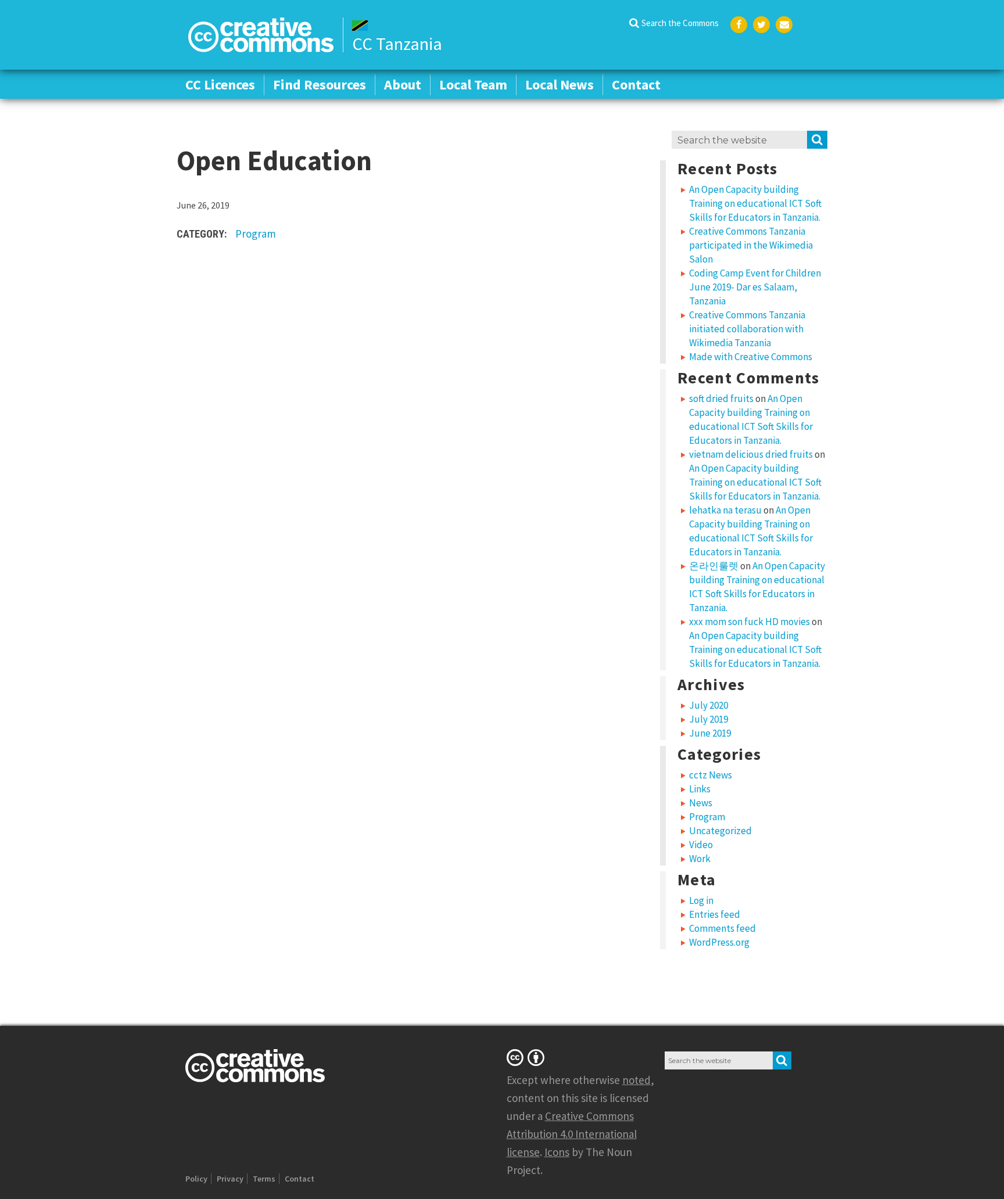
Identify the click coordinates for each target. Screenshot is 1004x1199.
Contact (636, 85)
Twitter (761, 24)
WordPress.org (719, 942)
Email (784, 24)
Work (700, 858)
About (402, 85)
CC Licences (220, 85)
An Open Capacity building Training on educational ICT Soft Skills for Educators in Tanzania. (755, 203)
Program (255, 233)
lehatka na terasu (725, 510)
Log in (701, 900)
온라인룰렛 (713, 565)
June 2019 (710, 733)
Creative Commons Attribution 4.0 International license (572, 1134)
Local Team (473, 85)
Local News (559, 85)
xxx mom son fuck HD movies (749, 621)
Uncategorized (720, 830)
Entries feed (714, 914)
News (700, 802)
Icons (556, 1152)
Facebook (738, 24)
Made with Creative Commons (750, 356)
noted (636, 1080)
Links (700, 788)
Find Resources (319, 85)
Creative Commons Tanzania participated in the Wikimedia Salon (751, 245)
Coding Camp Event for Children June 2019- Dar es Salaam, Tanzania (755, 287)
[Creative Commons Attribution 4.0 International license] (527, 1057)
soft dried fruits (721, 398)
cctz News (710, 775)
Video (701, 844)
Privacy (230, 1178)
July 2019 (708, 719)
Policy (196, 1178)
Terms (264, 1178)
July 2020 (708, 705)
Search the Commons (680, 22)
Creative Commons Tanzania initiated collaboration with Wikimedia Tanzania (747, 328)
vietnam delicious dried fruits (751, 454)
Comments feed (722, 928)
